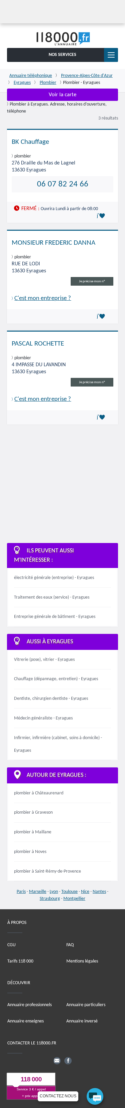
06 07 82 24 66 (62, 184)
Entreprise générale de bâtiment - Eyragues (54, 616)
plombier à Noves (30, 851)
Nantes (99, 891)
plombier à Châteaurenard (38, 793)
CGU (11, 945)
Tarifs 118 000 (20, 961)
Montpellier (74, 898)
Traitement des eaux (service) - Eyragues (51, 597)
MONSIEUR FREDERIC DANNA (53, 242)
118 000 (31, 1079)
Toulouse (69, 891)
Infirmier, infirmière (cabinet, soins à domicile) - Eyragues (58, 744)
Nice (85, 891)
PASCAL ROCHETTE (38, 343)
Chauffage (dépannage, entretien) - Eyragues (56, 679)
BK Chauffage (30, 141)
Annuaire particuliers (85, 1004)
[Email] (57, 1060)
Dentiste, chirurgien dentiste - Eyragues (51, 698)
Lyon (54, 891)
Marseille (37, 891)
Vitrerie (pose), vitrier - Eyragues (44, 659)
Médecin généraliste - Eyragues (43, 718)
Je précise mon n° (92, 281)
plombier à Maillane (32, 832)
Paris (21, 891)
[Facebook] (68, 1060)
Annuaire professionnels (29, 1004)
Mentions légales (82, 961)
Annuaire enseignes (25, 1021)
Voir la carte (62, 95)
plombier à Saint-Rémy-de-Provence (47, 871)
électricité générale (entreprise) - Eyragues (54, 577)
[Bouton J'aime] (102, 215)
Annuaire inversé (82, 1021)
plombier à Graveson (33, 812)
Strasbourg (50, 898)
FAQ (70, 945)
